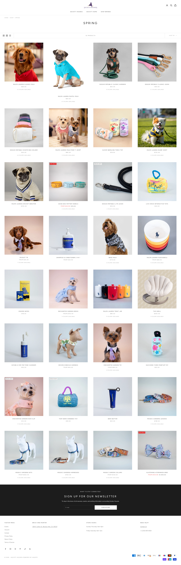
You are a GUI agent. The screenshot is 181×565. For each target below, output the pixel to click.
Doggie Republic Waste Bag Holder (24, 150)
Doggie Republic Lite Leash (112, 204)
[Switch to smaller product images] (7, 35)
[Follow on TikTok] (25, 549)
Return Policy (8, 539)
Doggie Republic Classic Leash (157, 84)
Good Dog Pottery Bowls (68, 204)
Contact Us (143, 527)
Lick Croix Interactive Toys (157, 204)
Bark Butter (112, 418)
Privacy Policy (9, 536)
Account (7, 530)
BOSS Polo (113, 257)
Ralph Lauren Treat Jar (112, 311)
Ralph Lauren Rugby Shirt (157, 150)
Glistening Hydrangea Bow (157, 472)
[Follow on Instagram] (10, 549)
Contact (7, 533)
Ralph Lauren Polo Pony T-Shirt (68, 150)
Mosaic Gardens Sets (24, 472)
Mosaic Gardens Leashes (157, 418)
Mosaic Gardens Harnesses (68, 472)
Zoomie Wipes (24, 311)
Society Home (91, 11)
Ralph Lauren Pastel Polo (68, 96)
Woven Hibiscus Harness (68, 365)
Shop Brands (106, 11)
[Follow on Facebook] (5, 549)
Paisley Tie (24, 257)
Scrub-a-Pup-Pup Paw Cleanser (24, 365)
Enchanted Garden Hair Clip (24, 418)
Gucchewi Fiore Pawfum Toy (157, 365)
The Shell (157, 311)
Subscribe (105, 507)
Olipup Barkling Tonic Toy (112, 150)
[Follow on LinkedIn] (30, 549)
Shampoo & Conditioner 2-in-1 (68, 257)
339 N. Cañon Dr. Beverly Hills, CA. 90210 (44, 527)
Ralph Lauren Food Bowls (157, 257)
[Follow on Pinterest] (20, 549)
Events (6, 527)
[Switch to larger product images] (4, 35)
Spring (17, 17)
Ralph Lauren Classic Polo (24, 84)
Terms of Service (9, 542)
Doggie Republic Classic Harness (113, 84)
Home (6, 17)
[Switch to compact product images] (10, 35)
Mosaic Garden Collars (112, 472)
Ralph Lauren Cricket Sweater (24, 204)
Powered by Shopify (30, 557)
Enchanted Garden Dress (68, 311)
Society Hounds (76, 11)
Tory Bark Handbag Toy (68, 418)
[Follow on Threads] (15, 549)
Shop (11, 17)
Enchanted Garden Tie (113, 365)
